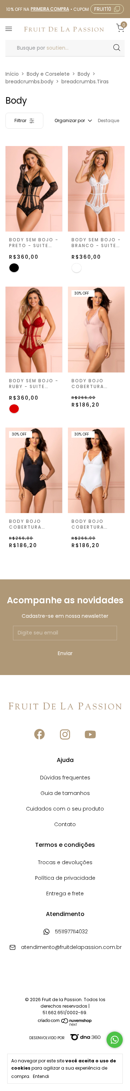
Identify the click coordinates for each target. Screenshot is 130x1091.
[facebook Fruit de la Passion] (40, 735)
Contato (65, 825)
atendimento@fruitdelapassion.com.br (71, 948)
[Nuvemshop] (65, 1024)
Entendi (41, 1076)
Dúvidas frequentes (65, 778)
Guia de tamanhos (65, 794)
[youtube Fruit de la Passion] (90, 735)
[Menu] (9, 29)
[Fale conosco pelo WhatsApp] (115, 1040)
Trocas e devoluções (65, 863)
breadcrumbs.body (29, 81)
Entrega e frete (65, 894)
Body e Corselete (48, 74)
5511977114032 (70, 932)
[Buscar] (116, 48)
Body (84, 74)
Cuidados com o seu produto (65, 809)
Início (12, 74)
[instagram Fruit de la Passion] (65, 735)
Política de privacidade (65, 878)
